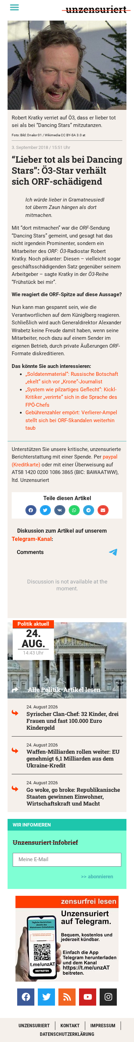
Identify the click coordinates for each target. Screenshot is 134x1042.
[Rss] (67, 997)
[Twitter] (46, 997)
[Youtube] (87, 997)
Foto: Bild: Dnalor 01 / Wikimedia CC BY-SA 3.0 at (48, 135)
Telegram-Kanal (32, 539)
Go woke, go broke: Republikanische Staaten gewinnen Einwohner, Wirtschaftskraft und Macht (73, 796)
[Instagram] (108, 997)
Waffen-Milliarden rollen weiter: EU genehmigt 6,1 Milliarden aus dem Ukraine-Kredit (73, 758)
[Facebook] (25, 997)
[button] (14, 7)
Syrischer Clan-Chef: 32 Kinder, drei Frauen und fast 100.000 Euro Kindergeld (72, 720)
